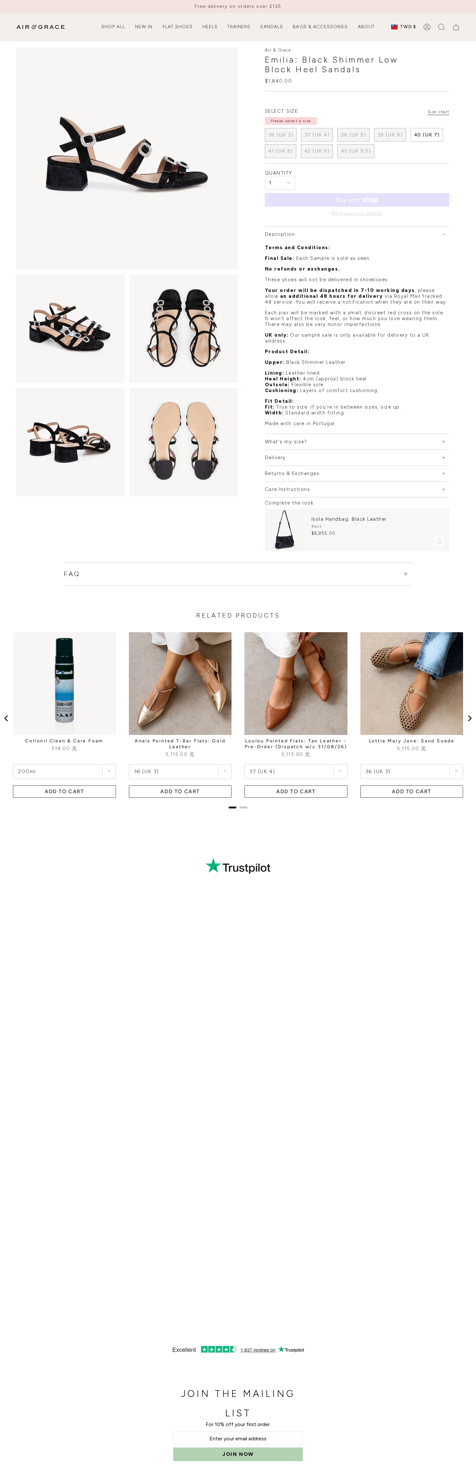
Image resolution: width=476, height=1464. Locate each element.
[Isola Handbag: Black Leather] (284, 529)
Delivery (275, 457)
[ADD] (439, 541)
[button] (113, 27)
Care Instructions (287, 489)
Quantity (278, 173)
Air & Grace (278, 50)
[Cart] (456, 27)
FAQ (72, 574)
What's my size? (286, 442)
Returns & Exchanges (292, 473)
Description (280, 234)
